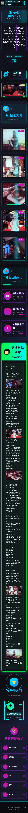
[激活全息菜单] (23, 3)
